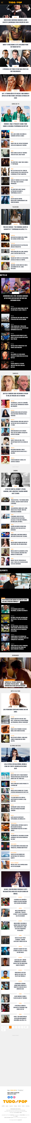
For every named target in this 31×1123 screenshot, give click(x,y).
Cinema (15, 1106)
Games (7, 1106)
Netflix (3, 1106)
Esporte (11, 1106)
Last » (3, 1030)
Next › (26, 1027)
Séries (23, 1106)
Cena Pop (27, 1106)
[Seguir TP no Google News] (15, 1091)
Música (19, 1106)
